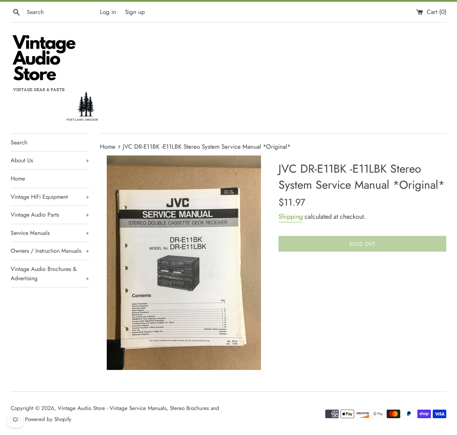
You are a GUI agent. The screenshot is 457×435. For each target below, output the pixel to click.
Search (19, 142)
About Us (50, 160)
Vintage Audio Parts (50, 215)
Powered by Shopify (48, 419)
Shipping (290, 216)
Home (18, 178)
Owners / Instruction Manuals (50, 251)
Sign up (135, 12)
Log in (108, 12)
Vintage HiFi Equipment (50, 197)
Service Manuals (50, 233)
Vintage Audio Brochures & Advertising (50, 273)
